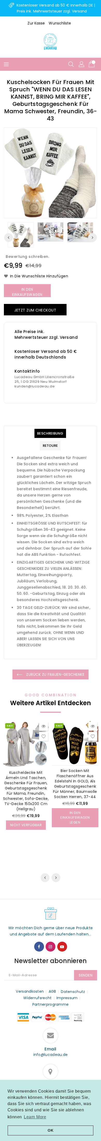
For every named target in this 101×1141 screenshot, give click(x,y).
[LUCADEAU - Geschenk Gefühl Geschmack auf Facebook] (39, 947)
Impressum (67, 997)
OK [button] (50, 1130)
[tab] (50, 433)
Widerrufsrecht (37, 997)
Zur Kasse (36, 23)
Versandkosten (30, 991)
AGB (52, 991)
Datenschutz (73, 991)
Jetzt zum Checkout (35, 310)
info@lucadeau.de (50, 1054)
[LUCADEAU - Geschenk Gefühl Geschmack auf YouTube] (62, 947)
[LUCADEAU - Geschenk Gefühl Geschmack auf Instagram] (50, 947)
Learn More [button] (35, 1117)
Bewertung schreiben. (27, 256)
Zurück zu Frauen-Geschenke (55, 674)
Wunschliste (60, 23)
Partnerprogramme (50, 1004)
